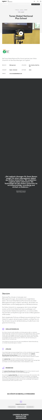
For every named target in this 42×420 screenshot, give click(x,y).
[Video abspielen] (21, 33)
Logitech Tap (7, 359)
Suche (34, 1)
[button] (5, 4)
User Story (21, 9)
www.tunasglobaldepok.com (16, 73)
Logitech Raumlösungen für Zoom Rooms (14, 371)
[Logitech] (8, 1)
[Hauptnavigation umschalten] (40, 1)
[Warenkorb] (38, 1)
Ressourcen (17, 9)
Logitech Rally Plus (12, 375)
